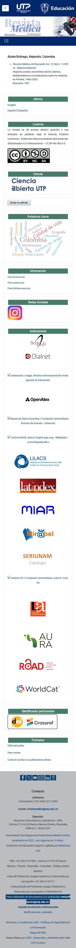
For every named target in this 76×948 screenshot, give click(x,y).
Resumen (18, 83)
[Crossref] (32, 721)
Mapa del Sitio (38, 932)
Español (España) (18, 110)
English (12, 105)
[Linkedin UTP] (47, 777)
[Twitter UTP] (29, 777)
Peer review (14, 752)
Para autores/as (16, 282)
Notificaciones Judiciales (38, 912)
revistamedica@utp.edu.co (42, 809)
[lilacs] (37, 461)
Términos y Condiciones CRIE (22, 922)
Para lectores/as (16, 277)
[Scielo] (38, 341)
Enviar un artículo (19, 202)
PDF (27, 83)
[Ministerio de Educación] (57, 8)
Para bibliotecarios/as (19, 288)
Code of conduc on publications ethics (29, 759)
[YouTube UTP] (35, 777)
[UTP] (24, 8)
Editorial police (16, 745)
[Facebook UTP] (23, 777)
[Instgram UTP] (41, 777)
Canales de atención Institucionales (38, 907)
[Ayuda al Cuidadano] (53, 777)
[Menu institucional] (5, 8)
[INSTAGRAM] (15, 312)
